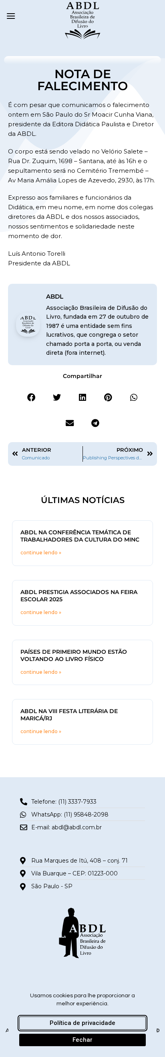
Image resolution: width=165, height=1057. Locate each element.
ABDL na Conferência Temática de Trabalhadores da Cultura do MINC (79, 536)
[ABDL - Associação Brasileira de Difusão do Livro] (83, 20)
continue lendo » (40, 553)
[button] (11, 16)
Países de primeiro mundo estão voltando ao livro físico (73, 655)
